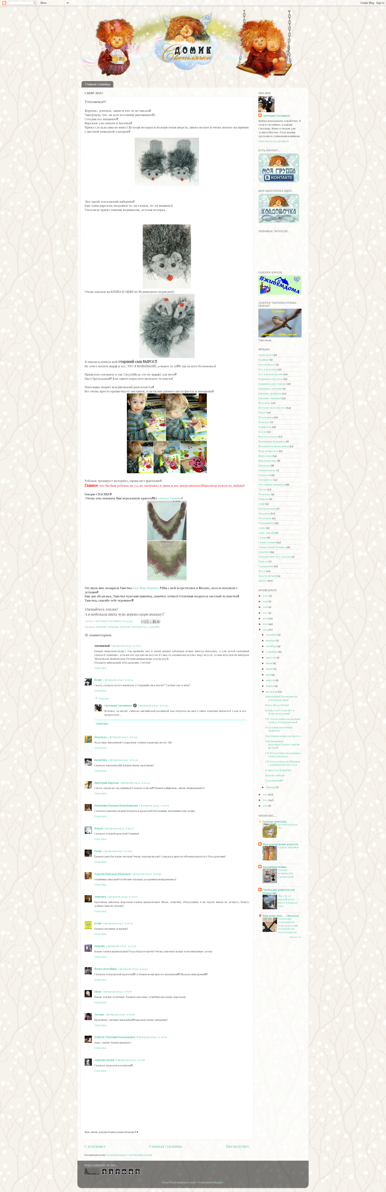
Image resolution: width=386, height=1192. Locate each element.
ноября (271, 640)
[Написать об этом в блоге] (147, 622)
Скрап (262, 537)
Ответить (100, 668)
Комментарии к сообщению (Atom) (129, 1154)
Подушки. (264, 518)
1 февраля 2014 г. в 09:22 (118, 679)
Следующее (95, 1146)
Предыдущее (237, 1146)
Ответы (103, 698)
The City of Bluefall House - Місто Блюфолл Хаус (288, 901)
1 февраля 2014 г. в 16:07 (119, 828)
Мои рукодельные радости (280, 844)
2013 (265, 794)
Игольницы (265, 417)
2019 (266, 601)
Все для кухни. (267, 369)
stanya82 (99, 946)
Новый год (265, 479)
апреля (271, 680)
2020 (266, 595)
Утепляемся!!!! (274, 780)
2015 (265, 624)
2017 (265, 612)
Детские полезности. (133, 626)
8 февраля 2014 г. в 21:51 (130, 1060)
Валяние (263, 359)
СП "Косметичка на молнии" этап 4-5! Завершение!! (283, 720)
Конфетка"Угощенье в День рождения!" (280, 711)
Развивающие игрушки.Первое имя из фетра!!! (282, 744)
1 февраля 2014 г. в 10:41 (122, 737)
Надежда (100, 737)
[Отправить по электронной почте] (143, 622)
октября (271, 646)
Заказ (262, 412)
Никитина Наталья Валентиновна (116, 805)
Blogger (218, 1182)
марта (270, 685)
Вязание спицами (107, 626)
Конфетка (264, 427)
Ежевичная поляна (274, 866)
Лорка (98, 828)
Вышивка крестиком (272, 383)
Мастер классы (268, 436)
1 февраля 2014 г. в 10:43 (123, 759)
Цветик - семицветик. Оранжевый (286, 873)
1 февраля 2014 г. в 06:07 (126, 645)
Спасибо (154, 626)
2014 (266, 629)
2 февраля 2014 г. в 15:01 (117, 991)
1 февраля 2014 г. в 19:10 (117, 851)
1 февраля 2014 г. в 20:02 (122, 896)
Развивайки (266, 523)
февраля (272, 691)
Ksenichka (100, 759)
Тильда (263, 561)
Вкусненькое (266, 364)
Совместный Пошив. (271, 547)
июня (269, 668)
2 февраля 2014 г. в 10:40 (153, 705)
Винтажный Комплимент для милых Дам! (281, 697)
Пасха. (262, 489)
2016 (266, 618)
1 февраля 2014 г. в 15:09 (154, 805)
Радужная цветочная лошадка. (278, 728)
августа (271, 657)
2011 (265, 805)
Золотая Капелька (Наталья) (112, 873)
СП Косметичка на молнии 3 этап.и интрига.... (283, 754)
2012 (265, 800)
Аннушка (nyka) (104, 1060)
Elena (97, 991)
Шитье (262, 580)
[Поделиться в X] (151, 622)
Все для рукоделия (270, 374)
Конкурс (264, 422)
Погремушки (267, 508)
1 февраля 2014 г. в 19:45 (146, 873)
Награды (264, 465)
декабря (272, 634)
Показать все (296, 936)
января (271, 787)
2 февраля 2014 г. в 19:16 (119, 1014)
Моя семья (265, 455)
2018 (266, 607)
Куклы (262, 431)
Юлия (98, 679)
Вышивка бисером (270, 379)
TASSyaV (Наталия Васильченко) (114, 1037)
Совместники (267, 542)
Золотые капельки (274, 821)
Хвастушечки (267, 575)
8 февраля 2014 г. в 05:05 (152, 1037)
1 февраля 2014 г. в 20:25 (121, 946)
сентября (272, 651)
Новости (264, 475)
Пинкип (263, 499)
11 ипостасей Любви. (278, 770)
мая (268, 674)
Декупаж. (264, 402)
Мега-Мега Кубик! (277, 705)
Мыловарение (267, 460)
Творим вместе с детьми (274, 556)
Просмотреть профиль (273, 141)
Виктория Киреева (106, 782)
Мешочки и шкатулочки (273, 446)
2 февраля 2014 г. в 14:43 (133, 968)
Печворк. (264, 494)
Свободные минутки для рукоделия (279, 891)
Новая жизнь (267, 470)
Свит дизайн (266, 532)
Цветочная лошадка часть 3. (283, 736)
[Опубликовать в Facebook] (154, 622)
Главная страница (97, 84)
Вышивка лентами (270, 388)
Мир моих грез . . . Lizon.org (281, 915)
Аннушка (100, 896)
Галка (98, 851)
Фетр (262, 571)
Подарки (264, 513)
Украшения (265, 566)
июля (269, 663)
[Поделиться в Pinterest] (158, 622)
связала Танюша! (170, 498)
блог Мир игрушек (145, 588)
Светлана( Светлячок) (118, 705)
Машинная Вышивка (271, 441)
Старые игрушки (288, 847)
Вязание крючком (270, 393)
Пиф (261, 503)
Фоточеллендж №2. (288, 826)
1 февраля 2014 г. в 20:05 (118, 923)
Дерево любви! (275, 775)
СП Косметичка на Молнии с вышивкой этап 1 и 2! (282, 762)
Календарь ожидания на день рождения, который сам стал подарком (288, 925)
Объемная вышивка (271, 484)
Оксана (99, 1014)
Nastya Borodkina (105, 968)
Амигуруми (265, 354)
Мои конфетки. (268, 451)
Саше (261, 527)
